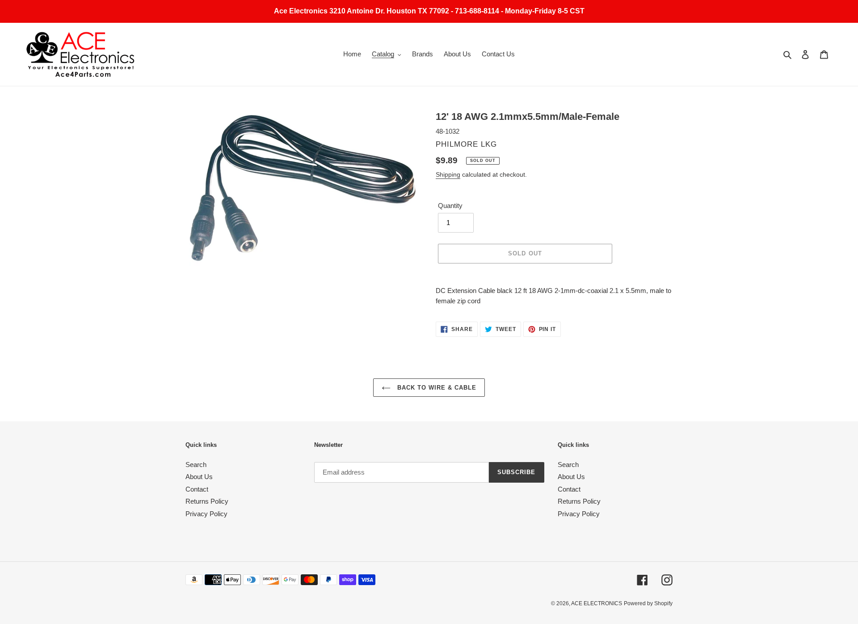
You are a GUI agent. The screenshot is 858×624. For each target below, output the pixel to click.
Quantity (450, 205)
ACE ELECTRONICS (596, 603)
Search (195, 464)
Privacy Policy (206, 514)
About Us (199, 476)
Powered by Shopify (648, 603)
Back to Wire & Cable (436, 387)
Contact (196, 489)
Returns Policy (206, 501)
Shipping (448, 174)
